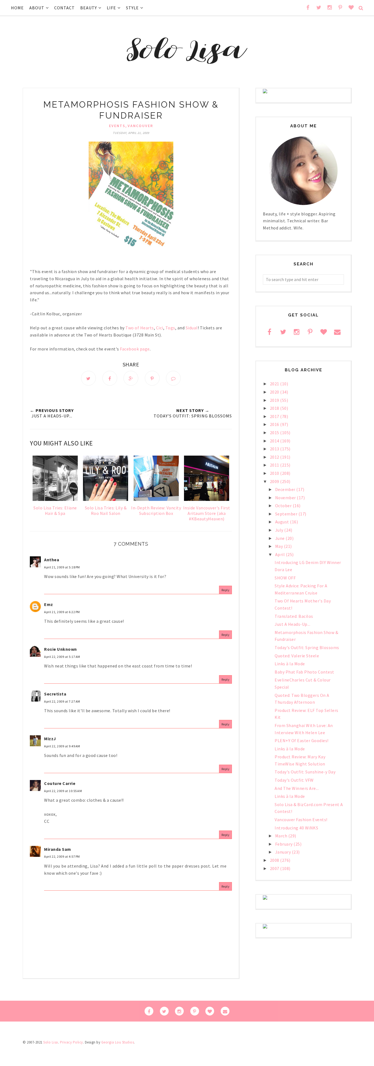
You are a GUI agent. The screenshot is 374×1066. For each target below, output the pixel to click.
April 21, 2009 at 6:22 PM (62, 612)
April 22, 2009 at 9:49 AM (62, 746)
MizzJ (50, 738)
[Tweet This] (88, 378)
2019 (275, 400)
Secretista (55, 694)
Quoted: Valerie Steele (297, 655)
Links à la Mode (290, 663)
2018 (275, 408)
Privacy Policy (71, 1042)
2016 (275, 424)
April (280, 554)
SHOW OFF (285, 577)
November (286, 497)
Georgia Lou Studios (117, 1042)
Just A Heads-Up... (292, 624)
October (284, 505)
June (280, 538)
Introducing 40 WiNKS (296, 828)
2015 (275, 432)
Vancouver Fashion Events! (301, 819)
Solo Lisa (50, 1042)
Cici (159, 327)
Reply (225, 590)
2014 (275, 441)
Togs (170, 327)
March (281, 835)
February (284, 844)
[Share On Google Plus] (130, 378)
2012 (275, 457)
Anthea (51, 559)
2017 (275, 416)
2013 (275, 448)
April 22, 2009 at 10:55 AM (63, 791)
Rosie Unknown (60, 649)
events (117, 125)
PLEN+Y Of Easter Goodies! (302, 740)
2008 (275, 860)
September (286, 514)
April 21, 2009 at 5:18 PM (62, 567)
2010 (275, 473)
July (279, 530)
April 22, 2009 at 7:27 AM (62, 701)
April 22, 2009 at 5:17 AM (62, 657)
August (282, 521)
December (286, 489)
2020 (275, 392)
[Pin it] (152, 378)
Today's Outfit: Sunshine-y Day (305, 772)
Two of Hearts (139, 327)
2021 (275, 383)
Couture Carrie (59, 783)
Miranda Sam (57, 849)
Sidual (192, 327)
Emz (48, 604)
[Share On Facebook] (109, 378)
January (283, 852)
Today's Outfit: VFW (294, 780)
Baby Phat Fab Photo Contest (304, 672)
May (279, 546)
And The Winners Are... (297, 788)
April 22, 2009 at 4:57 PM (62, 856)
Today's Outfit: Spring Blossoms (307, 647)
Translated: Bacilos (294, 616)
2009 (275, 481)
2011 (275, 465)
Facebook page (135, 349)
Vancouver (140, 125)
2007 (275, 868)
